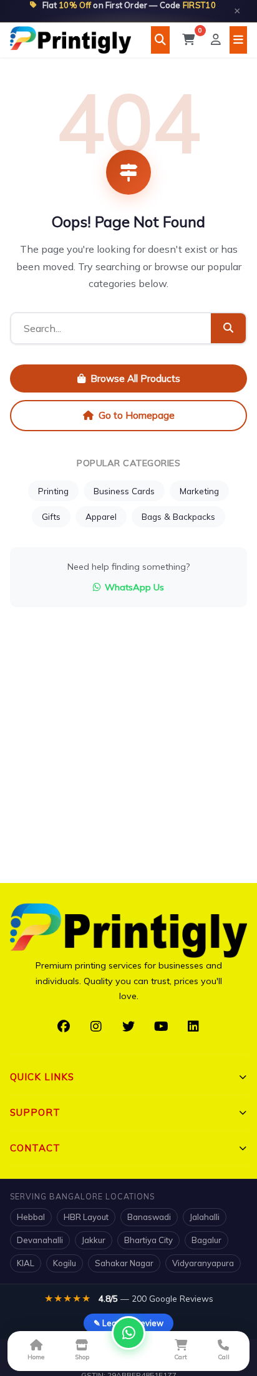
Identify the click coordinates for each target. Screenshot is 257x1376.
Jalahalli (205, 1217)
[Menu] (238, 40)
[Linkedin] (193, 1026)
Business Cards (124, 491)
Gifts (51, 516)
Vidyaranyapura (203, 1263)
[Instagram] (96, 1026)
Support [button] (35, 1112)
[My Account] (216, 40)
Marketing (199, 491)
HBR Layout (86, 1217)
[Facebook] (63, 1026)
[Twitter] (128, 1026)
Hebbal (31, 1217)
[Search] (160, 40)
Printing (53, 491)
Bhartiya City (148, 1240)
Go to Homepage (137, 415)
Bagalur (206, 1240)
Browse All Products (135, 378)
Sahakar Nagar (124, 1263)
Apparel (101, 516)
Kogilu (64, 1263)
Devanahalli (40, 1240)
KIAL (25, 1263)
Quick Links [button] (42, 1077)
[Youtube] (160, 1026)
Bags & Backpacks (178, 516)
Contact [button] (35, 1148)
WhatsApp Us (134, 587)
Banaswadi (149, 1217)
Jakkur (93, 1240)
